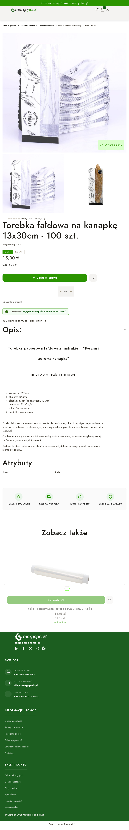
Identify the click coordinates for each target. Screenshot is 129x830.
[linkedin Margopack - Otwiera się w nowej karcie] (16, 648)
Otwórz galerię (113, 145)
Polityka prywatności (14, 740)
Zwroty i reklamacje (14, 727)
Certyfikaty (9, 753)
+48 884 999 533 (24, 674)
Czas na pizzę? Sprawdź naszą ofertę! (64, 3)
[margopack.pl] (43, 814)
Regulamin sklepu (13, 733)
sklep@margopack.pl (26, 685)
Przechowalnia (11, 807)
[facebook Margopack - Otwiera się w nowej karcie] (23, 648)
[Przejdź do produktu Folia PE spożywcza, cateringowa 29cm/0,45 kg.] (60, 574)
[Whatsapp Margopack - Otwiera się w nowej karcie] (43, 648)
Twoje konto (10, 794)
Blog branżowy (12, 788)
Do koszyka (53, 600)
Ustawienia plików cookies (16, 746)
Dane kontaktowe (13, 781)
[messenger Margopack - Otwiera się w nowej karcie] (30, 648)
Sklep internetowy (61, 824)
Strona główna (9, 25)
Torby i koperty (27, 25)
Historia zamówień (13, 801)
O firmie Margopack (14, 775)
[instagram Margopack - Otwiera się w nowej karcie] (37, 648)
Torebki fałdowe (46, 25)
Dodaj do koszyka (47, 278)
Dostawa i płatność (13, 720)
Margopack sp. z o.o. (12, 244)
